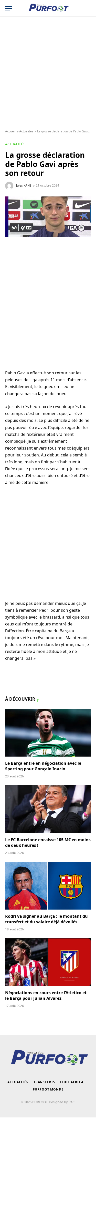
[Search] (88, 8)
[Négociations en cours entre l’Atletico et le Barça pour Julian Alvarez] (48, 962)
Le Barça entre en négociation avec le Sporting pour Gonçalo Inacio (43, 766)
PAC (71, 1102)
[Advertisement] (48, 73)
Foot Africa (71, 1082)
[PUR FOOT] (48, 8)
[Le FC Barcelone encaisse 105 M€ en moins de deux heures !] (48, 809)
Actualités (26, 131)
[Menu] (8, 8)
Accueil (10, 131)
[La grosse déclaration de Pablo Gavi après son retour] (48, 216)
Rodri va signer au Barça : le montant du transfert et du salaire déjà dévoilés (46, 919)
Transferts (44, 1082)
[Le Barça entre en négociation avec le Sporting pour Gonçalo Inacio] (48, 733)
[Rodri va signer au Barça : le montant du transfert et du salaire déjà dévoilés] (48, 886)
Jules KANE (23, 185)
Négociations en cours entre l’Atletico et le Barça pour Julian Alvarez (46, 995)
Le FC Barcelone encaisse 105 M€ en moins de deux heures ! (48, 842)
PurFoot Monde (48, 1089)
